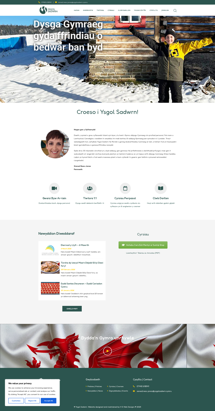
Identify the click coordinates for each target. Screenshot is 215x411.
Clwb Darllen (124, 10)
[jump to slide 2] (107, 100)
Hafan (76, 10)
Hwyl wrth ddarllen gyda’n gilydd (160, 203)
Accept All (48, 401)
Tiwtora (100, 10)
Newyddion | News (95, 391)
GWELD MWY (72, 309)
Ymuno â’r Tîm (140, 10)
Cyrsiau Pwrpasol (125, 198)
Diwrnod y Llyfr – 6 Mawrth (75, 245)
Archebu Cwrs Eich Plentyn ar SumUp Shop (145, 245)
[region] (32, 392)
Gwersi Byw (88, 10)
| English (165, 10)
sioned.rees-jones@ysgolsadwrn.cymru (73, 2)
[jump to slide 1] (105, 100)
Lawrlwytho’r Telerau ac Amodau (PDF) (143, 253)
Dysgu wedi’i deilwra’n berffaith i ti (90, 203)
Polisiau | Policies (95, 386)
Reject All (32, 401)
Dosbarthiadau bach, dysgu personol (54, 203)
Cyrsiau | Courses (116, 386)
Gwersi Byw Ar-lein (54, 198)
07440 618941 (46, 2)
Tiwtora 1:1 (90, 198)
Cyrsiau (111, 10)
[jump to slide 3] (110, 100)
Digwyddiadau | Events (118, 391)
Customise (16, 401)
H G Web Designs (127, 407)
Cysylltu (154, 10)
